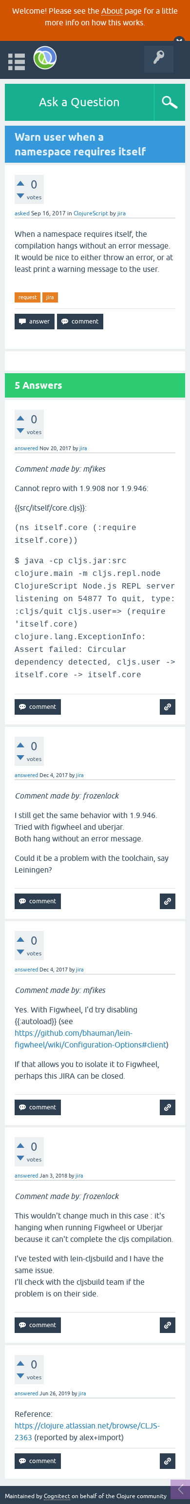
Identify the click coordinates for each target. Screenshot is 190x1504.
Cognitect (57, 1496)
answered (26, 448)
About (112, 10)
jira (50, 297)
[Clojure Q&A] (45, 58)
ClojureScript (91, 213)
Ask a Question (79, 102)
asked (22, 213)
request (28, 297)
